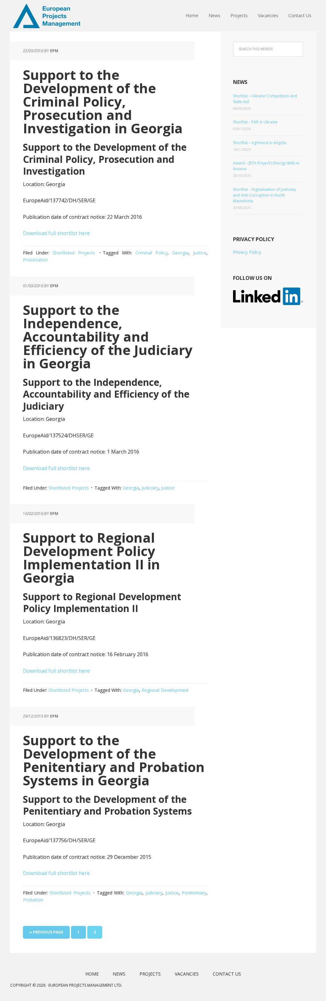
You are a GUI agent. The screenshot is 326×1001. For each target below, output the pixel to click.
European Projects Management (51, 16)
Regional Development (165, 690)
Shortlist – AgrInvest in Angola (259, 142)
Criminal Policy (151, 253)
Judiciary (150, 488)
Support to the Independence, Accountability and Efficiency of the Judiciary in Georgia (108, 336)
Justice (199, 253)
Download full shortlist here (56, 233)
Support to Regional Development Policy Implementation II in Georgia (91, 557)
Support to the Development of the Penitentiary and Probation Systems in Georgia (114, 760)
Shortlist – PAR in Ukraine (255, 122)
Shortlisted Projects (74, 253)
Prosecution (35, 260)
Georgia (180, 253)
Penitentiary (194, 893)
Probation (33, 900)
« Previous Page (46, 932)
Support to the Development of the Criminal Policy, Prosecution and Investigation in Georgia (103, 101)
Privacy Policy (247, 252)
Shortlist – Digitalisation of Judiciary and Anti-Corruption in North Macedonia (264, 195)
